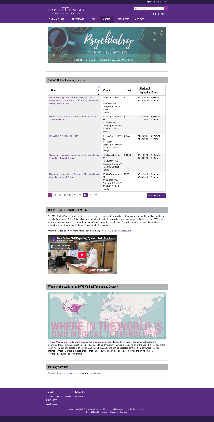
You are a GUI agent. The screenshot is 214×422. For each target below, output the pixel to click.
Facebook (154, 13)
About (106, 19)
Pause (54, 67)
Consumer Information (118, 412)
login (56, 373)
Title (53, 90)
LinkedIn (162, 13)
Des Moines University (63, 342)
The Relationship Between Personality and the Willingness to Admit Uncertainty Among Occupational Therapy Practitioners (74, 101)
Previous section (49, 67)
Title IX (89, 412)
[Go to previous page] (50, 195)
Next (58, 67)
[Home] (65, 9)
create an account (70, 373)
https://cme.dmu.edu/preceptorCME (114, 231)
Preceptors (78, 19)
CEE (93, 19)
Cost (128, 90)
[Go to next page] (100, 195)
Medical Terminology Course (95, 342)
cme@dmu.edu (52, 404)
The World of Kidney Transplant (63, 136)
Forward (166, 13)
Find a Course (56, 19)
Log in (148, 2)
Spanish (103, 348)
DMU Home (123, 19)
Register (157, 2)
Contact (139, 19)
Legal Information (100, 412)
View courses (155, 196)
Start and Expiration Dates (148, 90)
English (91, 348)
